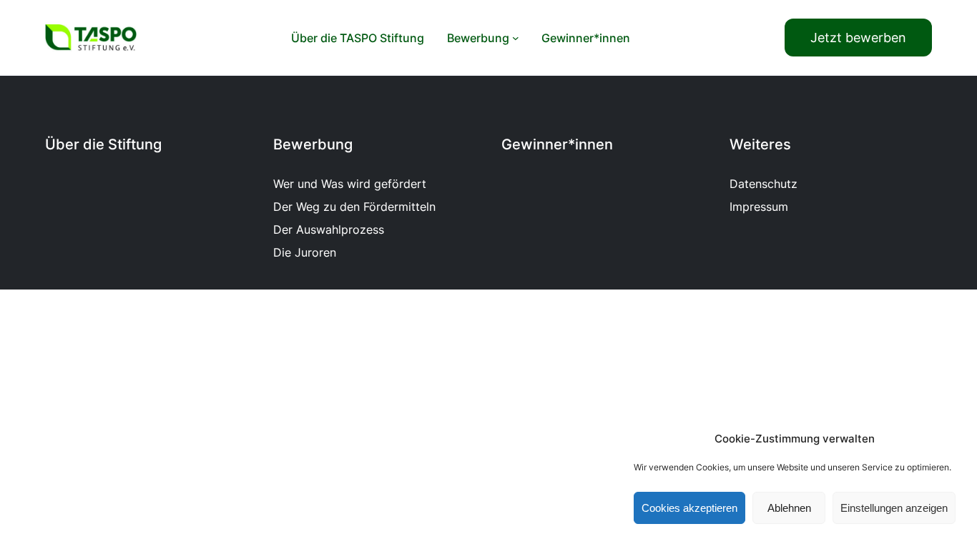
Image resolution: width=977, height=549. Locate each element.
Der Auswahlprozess (328, 229)
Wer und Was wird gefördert (349, 184)
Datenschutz (763, 184)
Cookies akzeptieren (689, 508)
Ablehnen (789, 508)
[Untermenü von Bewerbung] (515, 37)
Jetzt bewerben (858, 37)
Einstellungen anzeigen (894, 508)
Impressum (759, 206)
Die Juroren (304, 252)
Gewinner (534, 144)
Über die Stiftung (103, 144)
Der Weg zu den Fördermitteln (354, 206)
